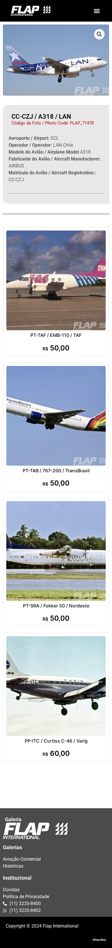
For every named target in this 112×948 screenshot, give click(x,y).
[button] (96, 11)
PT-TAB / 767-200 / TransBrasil (56, 470)
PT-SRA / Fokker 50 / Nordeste (56, 606)
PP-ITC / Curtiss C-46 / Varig (56, 741)
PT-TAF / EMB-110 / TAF (56, 335)
